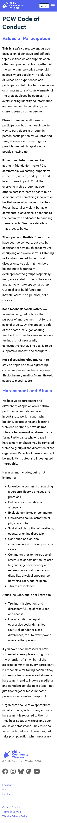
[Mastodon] (28, 772)
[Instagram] (13, 772)
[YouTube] (37, 772)
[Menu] (53, 5)
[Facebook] (5, 772)
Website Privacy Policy (14, 816)
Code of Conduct (12, 807)
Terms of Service (11, 811)
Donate (44, 5)
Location (7, 784)
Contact (6, 793)
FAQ (4, 789)
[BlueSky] (21, 772)
